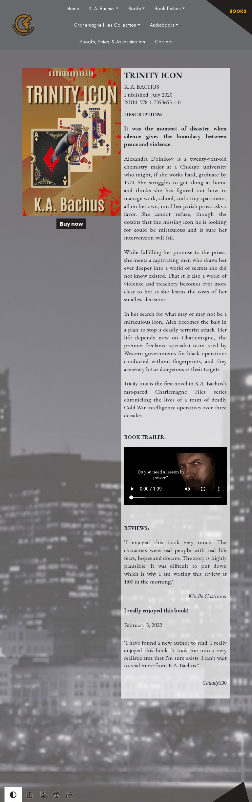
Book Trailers (168, 8)
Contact (164, 42)
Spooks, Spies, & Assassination (112, 42)
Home (73, 8)
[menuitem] (73, 8)
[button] (13, 794)
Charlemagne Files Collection (105, 25)
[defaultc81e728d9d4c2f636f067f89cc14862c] (56, 794)
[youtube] (69, 794)
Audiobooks (162, 25)
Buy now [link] (71, 224)
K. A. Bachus (102, 8)
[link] (29, 794)
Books (134, 8)
